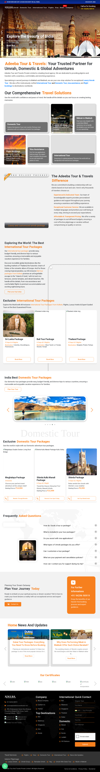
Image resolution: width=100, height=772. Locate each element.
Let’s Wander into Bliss (51, 498)
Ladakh (63, 737)
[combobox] (78, 710)
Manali (63, 725)
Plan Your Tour (13, 389)
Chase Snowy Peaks (20, 498)
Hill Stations (65, 741)
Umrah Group (25, 762)
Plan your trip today (14, 292)
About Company (43, 701)
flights (51, 7)
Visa (56, 7)
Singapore (41, 725)
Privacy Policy (83, 769)
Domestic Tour (25, 7)
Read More (28, 658)
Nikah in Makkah (80, 762)
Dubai (63, 717)
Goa (39, 729)
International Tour (40, 7)
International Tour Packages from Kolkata (46, 305)
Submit (85, 744)
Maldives (41, 721)
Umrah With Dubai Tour (63, 762)
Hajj (50, 762)
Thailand (64, 713)
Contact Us (41, 705)
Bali (39, 717)
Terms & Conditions (70, 769)
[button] (45, 425)
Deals (62, 7)
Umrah (16, 7)
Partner (40, 709)
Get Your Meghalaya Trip (83, 498)
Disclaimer (92, 769)
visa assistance (74, 83)
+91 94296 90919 (87, 9)
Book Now (18, 359)
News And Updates (76, 755)
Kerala (40, 733)
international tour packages (18, 251)
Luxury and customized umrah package (26, 225)
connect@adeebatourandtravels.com (17, 705)
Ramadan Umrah (39, 762)
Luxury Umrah (12, 762)
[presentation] (2, 31)
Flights (26, 755)
